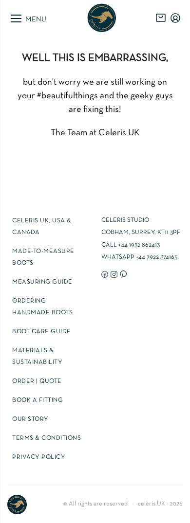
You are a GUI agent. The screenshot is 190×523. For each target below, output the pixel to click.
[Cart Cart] (161, 18)
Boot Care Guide (41, 332)
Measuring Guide (42, 282)
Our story (30, 419)
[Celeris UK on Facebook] (103, 274)
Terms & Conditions (46, 438)
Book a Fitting (37, 400)
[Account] (175, 18)
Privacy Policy (38, 457)
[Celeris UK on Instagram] (112, 274)
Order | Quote (37, 381)
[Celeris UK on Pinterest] (122, 274)
